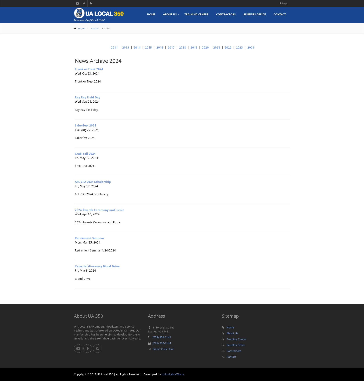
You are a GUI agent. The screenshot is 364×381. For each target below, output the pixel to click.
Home (151, 14)
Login (285, 3)
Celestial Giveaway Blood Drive (97, 266)
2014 (137, 47)
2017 (171, 47)
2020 (205, 47)
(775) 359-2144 (162, 343)
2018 (182, 47)
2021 (216, 47)
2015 (148, 47)
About (94, 28)
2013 (125, 47)
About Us (170, 14)
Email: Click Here (163, 349)
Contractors (226, 14)
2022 (228, 47)
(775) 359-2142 (162, 337)
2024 (250, 47)
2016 (159, 47)
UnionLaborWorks (173, 374)
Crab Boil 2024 (85, 154)
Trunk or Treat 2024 (89, 69)
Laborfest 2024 (85, 125)
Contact (280, 14)
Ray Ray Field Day (87, 97)
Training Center (196, 14)
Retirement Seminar (89, 238)
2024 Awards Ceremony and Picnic (99, 210)
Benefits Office (254, 14)
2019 (194, 47)
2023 (239, 47)
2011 (114, 47)
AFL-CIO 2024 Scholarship (93, 182)
